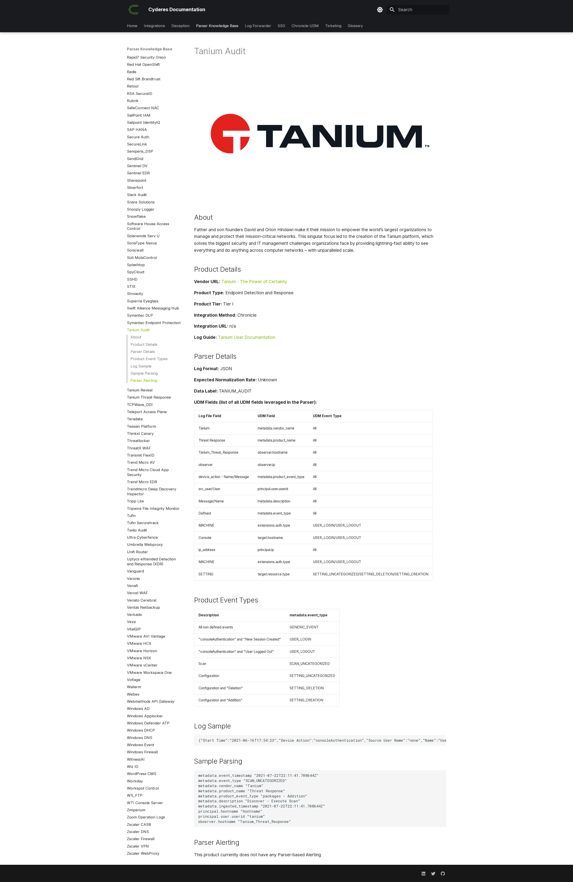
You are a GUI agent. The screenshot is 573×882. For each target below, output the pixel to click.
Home (132, 26)
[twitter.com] (433, 873)
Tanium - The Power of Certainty (254, 281)
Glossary (355, 26)
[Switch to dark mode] (380, 9)
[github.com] (442, 873)
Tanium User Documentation (246, 337)
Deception (180, 26)
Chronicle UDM (305, 26)
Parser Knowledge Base (217, 26)
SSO (281, 26)
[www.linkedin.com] (423, 873)
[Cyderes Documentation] (133, 9)
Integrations (154, 26)
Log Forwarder (258, 26)
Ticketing (333, 26)
